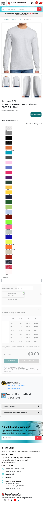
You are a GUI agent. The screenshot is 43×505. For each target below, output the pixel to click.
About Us (4, 451)
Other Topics (36, 451)
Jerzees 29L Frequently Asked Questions (15, 412)
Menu (3, 4)
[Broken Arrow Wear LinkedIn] (18, 500)
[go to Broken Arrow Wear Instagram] (8, 500)
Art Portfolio (14, 458)
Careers (11, 451)
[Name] (38, 438)
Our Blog (28, 451)
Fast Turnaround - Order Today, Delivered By (21, 13)
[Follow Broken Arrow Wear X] (5, 500)
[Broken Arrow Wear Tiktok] (11, 500)
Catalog (6, 19)
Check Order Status (26, 458)
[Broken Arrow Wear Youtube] (15, 500)
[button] (35, 3)
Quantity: (5, 277)
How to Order (6, 460)
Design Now (36, 114)
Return (13, 460)
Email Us (8, 477)
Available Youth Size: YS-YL (16, 385)
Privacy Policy (19, 451)
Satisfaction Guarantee (9, 462)
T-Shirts (13, 19)
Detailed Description (9, 406)
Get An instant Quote (21, 14)
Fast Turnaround (21, 460)
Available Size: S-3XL (14, 388)
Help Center (5, 458)
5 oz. (20, 19)
